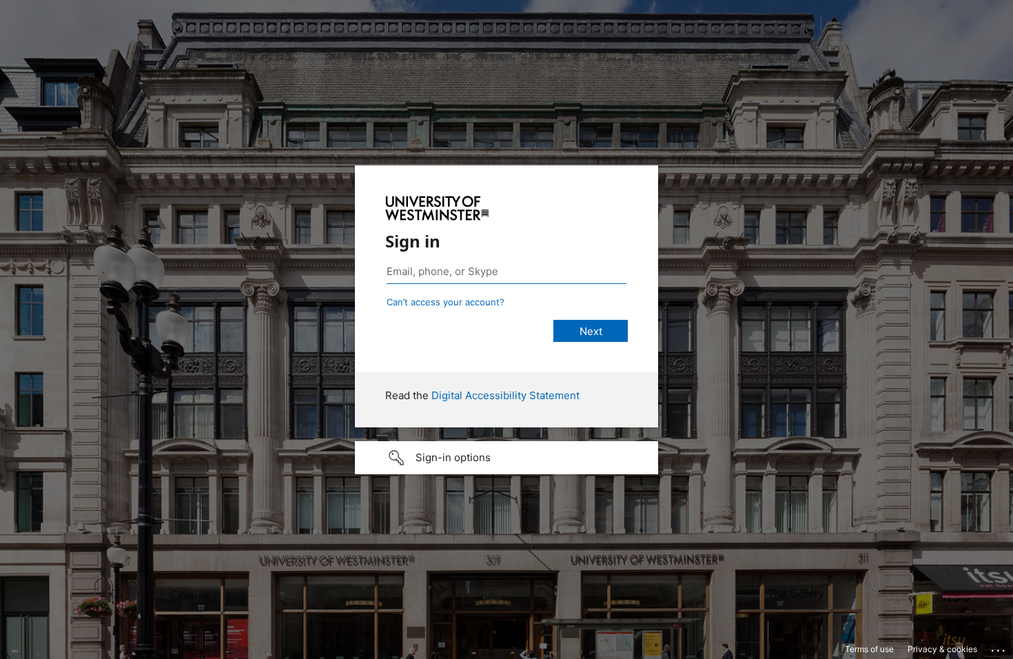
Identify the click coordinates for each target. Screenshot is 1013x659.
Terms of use (869, 649)
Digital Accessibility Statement (505, 395)
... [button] (999, 647)
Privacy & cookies (942, 649)
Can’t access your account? (445, 301)
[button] (506, 457)
